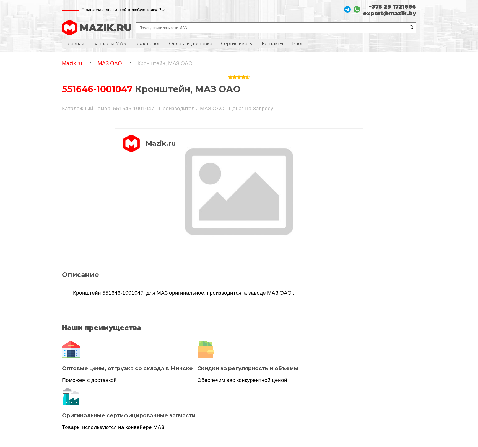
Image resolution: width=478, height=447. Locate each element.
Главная (75, 43)
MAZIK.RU (106, 28)
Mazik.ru (72, 63)
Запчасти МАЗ (109, 43)
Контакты (272, 43)
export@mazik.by (389, 13)
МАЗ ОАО (110, 63)
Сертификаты (237, 43)
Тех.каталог (147, 43)
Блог (297, 43)
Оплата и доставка (190, 43)
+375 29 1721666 (392, 6)
